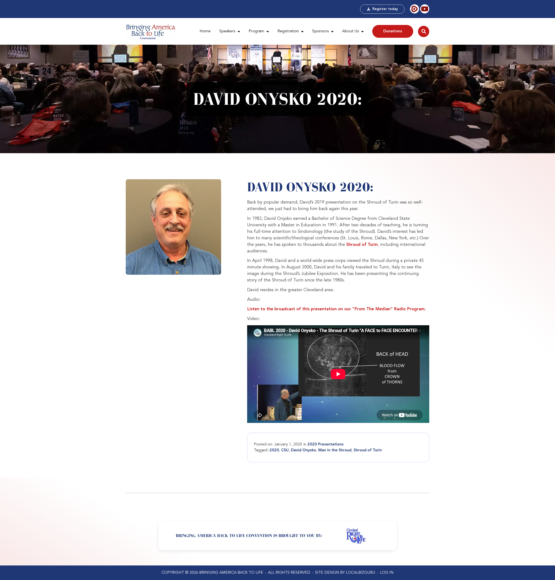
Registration (288, 31)
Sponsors (320, 31)
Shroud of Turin (362, 245)
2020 (274, 450)
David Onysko (303, 450)
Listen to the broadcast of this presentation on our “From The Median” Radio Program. (336, 309)
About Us (350, 31)
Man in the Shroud (334, 450)
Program (256, 31)
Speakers (227, 31)
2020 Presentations (325, 444)
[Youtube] (424, 8)
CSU (285, 450)
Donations (392, 31)
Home (205, 31)
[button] (423, 31)
